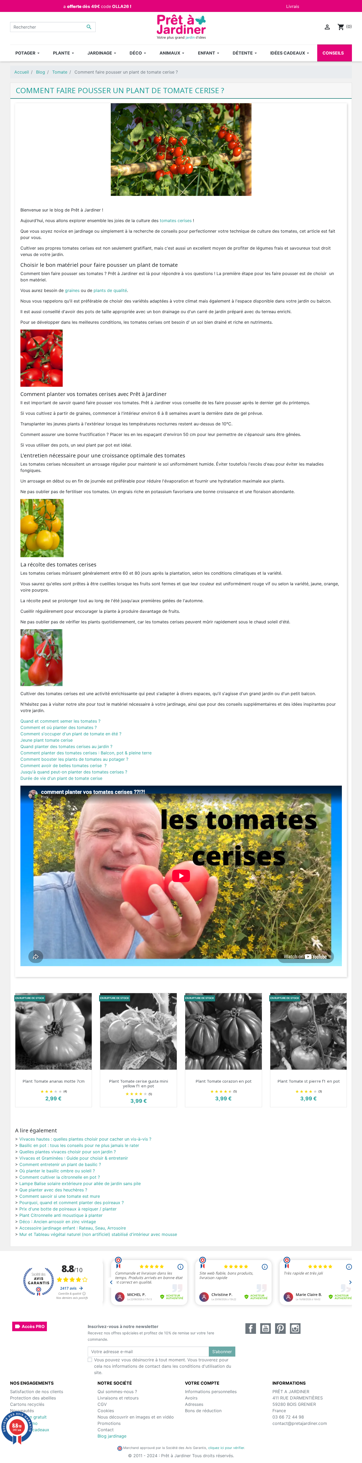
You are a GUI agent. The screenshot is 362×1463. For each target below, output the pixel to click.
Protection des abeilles (33, 1398)
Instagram (295, 1328)
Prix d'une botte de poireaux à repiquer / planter (68, 1209)
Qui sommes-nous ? (117, 1391)
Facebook (250, 1328)
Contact (106, 1429)
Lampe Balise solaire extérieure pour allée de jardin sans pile (80, 1183)
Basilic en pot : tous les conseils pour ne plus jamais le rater (79, 1145)
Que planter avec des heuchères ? (53, 1189)
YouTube (265, 1328)
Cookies (106, 1410)
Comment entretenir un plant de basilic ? (60, 1164)
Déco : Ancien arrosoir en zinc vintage (57, 1221)
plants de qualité (110, 290)
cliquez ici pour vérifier (226, 1448)
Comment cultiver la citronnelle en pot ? (59, 1177)
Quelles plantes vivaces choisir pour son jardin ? (67, 1151)
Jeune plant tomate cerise (46, 740)
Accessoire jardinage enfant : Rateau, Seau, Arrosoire (72, 1228)
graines (72, 290)
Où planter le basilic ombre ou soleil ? (57, 1170)
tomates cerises (176, 220)
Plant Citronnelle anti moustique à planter (61, 1215)
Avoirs (191, 1398)
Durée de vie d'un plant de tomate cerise (61, 778)
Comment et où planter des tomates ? (58, 727)
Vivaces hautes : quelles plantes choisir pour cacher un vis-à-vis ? (85, 1139)
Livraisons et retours (118, 1398)
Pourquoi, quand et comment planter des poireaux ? (71, 1202)
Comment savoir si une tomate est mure (59, 1196)
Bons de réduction (203, 1410)
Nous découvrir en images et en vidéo (136, 1417)
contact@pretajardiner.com (299, 1423)
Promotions (109, 1423)
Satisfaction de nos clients (36, 1391)
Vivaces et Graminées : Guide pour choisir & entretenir (73, 1158)
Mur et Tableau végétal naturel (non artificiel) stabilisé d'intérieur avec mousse (98, 1234)
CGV (102, 1404)
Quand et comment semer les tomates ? (60, 721)
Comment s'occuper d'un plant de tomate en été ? (70, 733)
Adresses (194, 1404)
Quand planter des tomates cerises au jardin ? (66, 746)
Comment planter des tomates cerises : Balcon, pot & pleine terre (86, 752)
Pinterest (280, 1328)
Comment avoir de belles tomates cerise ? (63, 765)
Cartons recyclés (27, 1404)
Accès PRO (29, 1326)
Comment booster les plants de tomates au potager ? (74, 759)
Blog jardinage (112, 1436)
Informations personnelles (211, 1391)
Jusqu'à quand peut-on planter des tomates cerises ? (73, 772)
